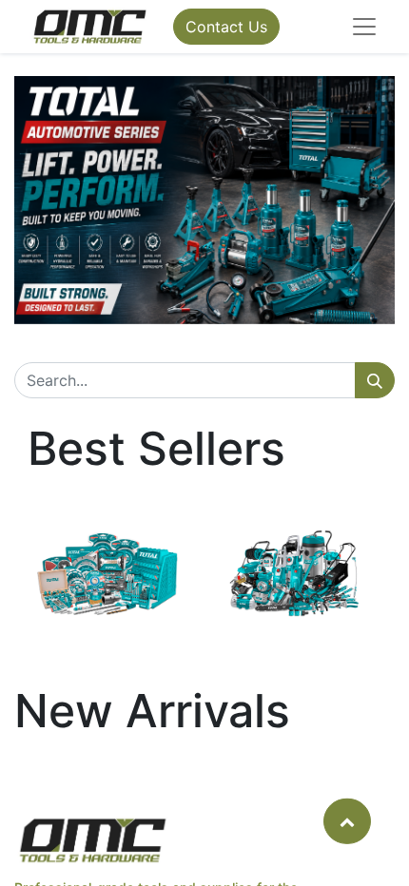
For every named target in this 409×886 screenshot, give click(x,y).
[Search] (375, 380)
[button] (347, 820)
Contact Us (226, 26)
